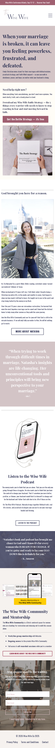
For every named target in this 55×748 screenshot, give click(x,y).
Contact (45, 742)
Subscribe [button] (27, 712)
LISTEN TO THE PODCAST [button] (27, 523)
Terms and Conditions (30, 742)
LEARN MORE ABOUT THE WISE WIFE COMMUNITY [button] (27, 653)
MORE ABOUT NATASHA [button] (28, 331)
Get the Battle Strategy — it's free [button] (25, 119)
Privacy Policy (12, 742)
